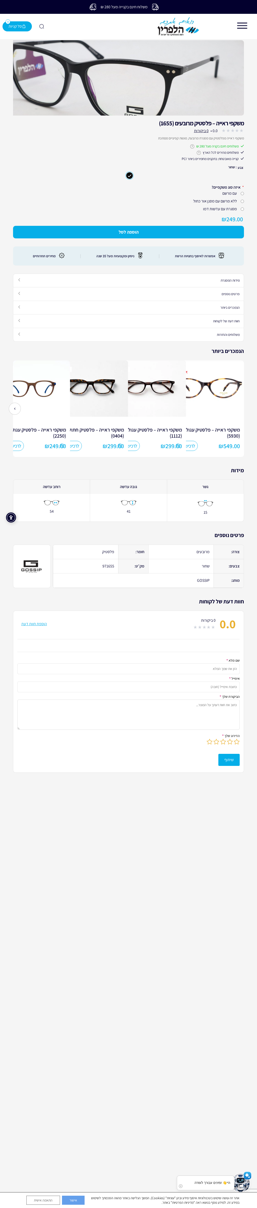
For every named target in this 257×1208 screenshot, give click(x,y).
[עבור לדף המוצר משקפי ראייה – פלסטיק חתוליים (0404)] (90, 415)
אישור (73, 1200)
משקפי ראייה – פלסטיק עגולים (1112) (153, 432)
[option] (217, 408)
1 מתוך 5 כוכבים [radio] (237, 742)
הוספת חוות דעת (34, 623)
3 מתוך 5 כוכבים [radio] (223, 742)
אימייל (234, 678)
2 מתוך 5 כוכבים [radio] (230, 742)
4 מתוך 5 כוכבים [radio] (216, 742)
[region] (128, 78)
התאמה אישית (43, 1200)
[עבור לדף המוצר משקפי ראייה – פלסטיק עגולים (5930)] (206, 415)
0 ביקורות (201, 130)
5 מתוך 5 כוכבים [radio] (210, 742)
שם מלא (233, 660)
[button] (241, 1183)
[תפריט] (242, 25)
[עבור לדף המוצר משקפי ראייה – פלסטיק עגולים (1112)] (148, 415)
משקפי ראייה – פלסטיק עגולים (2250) (37, 432)
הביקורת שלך (230, 696)
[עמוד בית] (178, 26)
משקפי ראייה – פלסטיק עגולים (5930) (211, 432)
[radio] (129, 175)
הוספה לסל (129, 232)
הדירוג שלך (231, 735)
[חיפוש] (41, 26)
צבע (240, 167)
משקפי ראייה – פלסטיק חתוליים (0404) (93, 432)
